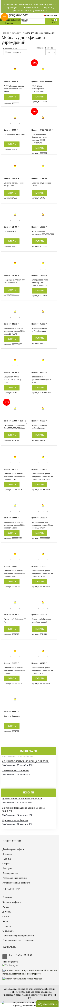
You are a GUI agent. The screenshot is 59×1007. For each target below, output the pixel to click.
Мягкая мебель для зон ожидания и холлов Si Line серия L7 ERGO (42, 573)
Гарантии (6, 859)
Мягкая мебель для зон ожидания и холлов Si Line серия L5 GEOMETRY (42, 476)
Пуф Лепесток (10, 231)
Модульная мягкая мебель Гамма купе (40, 329)
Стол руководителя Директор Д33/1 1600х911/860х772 (40, 282)
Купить (12, 96)
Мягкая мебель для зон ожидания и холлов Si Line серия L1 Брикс (14, 573)
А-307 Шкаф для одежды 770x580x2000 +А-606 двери (14, 89)
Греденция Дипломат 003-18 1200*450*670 (14, 281)
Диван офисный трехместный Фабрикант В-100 (42, 379)
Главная (5, 33)
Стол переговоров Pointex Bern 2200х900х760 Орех (14, 426)
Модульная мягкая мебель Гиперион (39, 426)
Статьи (5, 916)
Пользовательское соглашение (17, 940)
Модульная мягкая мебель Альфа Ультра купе (13, 379)
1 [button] (10, 123)
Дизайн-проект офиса (13, 849)
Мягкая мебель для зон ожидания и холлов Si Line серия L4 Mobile (14, 525)
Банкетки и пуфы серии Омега (41, 184)
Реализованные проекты (14, 878)
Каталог (16, 33)
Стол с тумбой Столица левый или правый (41, 620)
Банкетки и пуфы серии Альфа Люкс (13, 184)
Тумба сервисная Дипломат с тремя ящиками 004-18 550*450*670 (39, 138)
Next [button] (24, 117)
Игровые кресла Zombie (15, 813)
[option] (15, 69)
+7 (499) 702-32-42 (16, 15)
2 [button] (15, 123)
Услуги (5, 907)
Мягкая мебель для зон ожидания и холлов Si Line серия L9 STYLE (42, 670)
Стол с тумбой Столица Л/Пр (15, 620)
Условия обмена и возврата (16, 883)
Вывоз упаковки (10, 873)
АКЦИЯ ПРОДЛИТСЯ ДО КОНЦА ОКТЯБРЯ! (25, 759)
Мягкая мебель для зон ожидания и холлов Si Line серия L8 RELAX (14, 331)
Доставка (7, 854)
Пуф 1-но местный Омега (14, 134)
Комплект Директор (12, 716)
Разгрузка (7, 868)
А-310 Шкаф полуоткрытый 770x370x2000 (38, 89)
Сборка (6, 863)
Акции (5, 921)
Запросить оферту (11, 902)
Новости (6, 926)
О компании (8, 931)
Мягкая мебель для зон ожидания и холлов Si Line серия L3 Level (14, 670)
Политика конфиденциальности (18, 935)
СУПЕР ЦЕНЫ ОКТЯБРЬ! (15, 768)
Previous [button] (6, 117)
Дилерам (6, 912)
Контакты (7, 897)
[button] (47, 1003)
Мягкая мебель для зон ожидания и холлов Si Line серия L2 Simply (42, 525)
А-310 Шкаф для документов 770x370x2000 (43, 232)
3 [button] (20, 123)
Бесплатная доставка (13, 777)
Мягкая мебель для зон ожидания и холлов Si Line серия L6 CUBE (14, 476)
